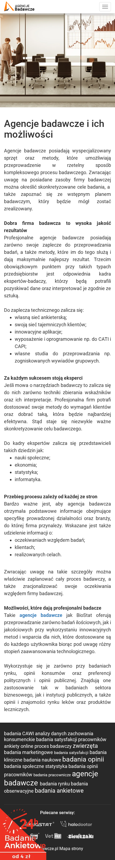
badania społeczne (24, 766)
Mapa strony (71, 848)
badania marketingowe (29, 752)
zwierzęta (85, 745)
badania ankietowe (59, 790)
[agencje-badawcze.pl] (19, 6)
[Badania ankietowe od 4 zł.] (23, 832)
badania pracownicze (52, 775)
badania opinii (83, 759)
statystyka (56, 766)
